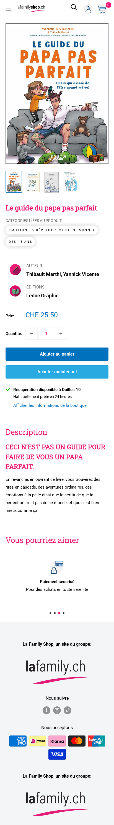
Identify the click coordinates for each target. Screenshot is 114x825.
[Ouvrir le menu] (8, 9)
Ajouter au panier (57, 354)
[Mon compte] (88, 9)
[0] (102, 9)
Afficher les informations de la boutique (50, 405)
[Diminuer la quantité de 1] (31, 333)
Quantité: (14, 333)
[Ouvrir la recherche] (74, 9)
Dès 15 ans (20, 242)
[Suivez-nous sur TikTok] (67, 710)
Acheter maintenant (57, 371)
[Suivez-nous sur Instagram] (57, 710)
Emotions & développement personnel (52, 230)
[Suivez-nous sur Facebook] (46, 710)
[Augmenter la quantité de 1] (61, 333)
